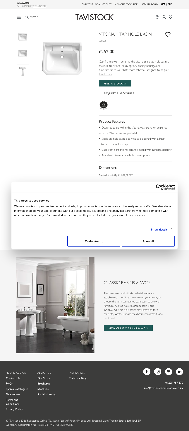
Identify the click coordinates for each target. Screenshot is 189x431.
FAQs (9, 383)
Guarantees (13, 394)
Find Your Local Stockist (96, 4)
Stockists (43, 389)
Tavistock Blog (77, 378)
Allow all (148, 241)
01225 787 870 (39, 6)
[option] (62, 58)
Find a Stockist (115, 83)
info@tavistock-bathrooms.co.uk (163, 388)
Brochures (43, 383)
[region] (62, 58)
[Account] (164, 17)
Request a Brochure (119, 93)
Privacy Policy (14, 409)
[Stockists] (157, 17)
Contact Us (13, 378)
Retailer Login (150, 4)
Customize (92, 241)
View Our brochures (126, 4)
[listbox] (62, 58)
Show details (159, 229)
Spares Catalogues (17, 389)
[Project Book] (171, 17)
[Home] (94, 17)
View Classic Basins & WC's (128, 328)
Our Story (43, 378)
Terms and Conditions (12, 401)
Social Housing (46, 394)
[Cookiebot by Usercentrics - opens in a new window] (158, 187)
